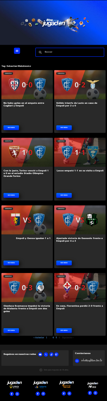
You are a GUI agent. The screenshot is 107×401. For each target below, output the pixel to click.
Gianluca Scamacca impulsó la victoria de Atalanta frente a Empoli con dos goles (26, 308)
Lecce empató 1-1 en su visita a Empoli (80, 171)
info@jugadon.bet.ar (91, 360)
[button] (17, 51)
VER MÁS (11, 127)
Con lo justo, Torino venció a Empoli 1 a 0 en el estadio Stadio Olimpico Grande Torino (26, 173)
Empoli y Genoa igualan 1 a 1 (33, 238)
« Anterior (39, 337)
